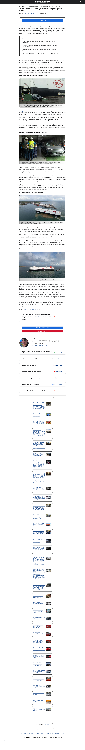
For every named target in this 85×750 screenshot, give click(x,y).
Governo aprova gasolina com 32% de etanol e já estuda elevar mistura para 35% (39, 532)
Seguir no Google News (57, 384)
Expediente (25, 733)
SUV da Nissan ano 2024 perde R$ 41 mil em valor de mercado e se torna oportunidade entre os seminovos (38, 550)
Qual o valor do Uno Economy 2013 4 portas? (38, 603)
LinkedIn (45, 345)
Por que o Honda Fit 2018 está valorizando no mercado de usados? (39, 618)
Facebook (47, 733)
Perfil (32, 345)
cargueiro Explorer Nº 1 (26, 111)
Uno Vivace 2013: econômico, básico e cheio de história (39, 686)
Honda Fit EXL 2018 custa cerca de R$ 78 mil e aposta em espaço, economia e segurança (39, 516)
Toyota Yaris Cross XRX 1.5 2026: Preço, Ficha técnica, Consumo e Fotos (39, 649)
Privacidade (60, 397)
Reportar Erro (56, 397)
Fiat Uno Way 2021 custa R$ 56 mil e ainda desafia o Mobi (39, 656)
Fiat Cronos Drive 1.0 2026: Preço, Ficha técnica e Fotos (39, 709)
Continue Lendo (42, 20)
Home (50, 397)
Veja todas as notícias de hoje (42, 327)
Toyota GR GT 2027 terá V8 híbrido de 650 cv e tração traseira (38, 541)
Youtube (63, 733)
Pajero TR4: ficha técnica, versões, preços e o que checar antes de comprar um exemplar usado (39, 423)
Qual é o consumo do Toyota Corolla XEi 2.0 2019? (38, 611)
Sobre (52, 397)
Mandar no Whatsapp (42, 331)
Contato (36, 345)
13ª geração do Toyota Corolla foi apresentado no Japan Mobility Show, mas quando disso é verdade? (39, 498)
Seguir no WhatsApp (58, 358)
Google (51, 733)
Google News (57, 733)
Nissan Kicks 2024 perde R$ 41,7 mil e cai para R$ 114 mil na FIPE (38, 415)
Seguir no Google (59, 316)
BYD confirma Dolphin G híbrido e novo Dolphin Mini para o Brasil (38, 524)
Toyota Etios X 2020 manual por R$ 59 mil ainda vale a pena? (38, 641)
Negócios (35, 13)
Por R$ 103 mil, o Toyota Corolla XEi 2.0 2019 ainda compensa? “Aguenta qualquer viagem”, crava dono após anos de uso (39, 507)
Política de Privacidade (34, 733)
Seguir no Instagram (58, 365)
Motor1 (24, 309)
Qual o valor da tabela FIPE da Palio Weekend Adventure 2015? (38, 596)
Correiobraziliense (31, 309)
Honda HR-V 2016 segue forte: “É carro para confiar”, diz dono (38, 664)
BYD (31, 13)
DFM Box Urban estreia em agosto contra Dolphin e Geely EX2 (39, 671)
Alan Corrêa (27, 13)
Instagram (41, 345)
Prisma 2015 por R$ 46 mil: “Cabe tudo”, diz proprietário (38, 626)
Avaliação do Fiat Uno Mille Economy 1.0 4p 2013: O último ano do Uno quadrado (39, 489)
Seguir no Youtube (58, 371)
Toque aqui (39, 316)
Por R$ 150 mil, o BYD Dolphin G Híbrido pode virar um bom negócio (38, 679)
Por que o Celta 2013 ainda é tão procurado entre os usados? (38, 634)
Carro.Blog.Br (36, 729)
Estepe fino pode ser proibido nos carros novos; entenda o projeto (39, 454)
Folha (38, 309)
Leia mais (46, 724)
